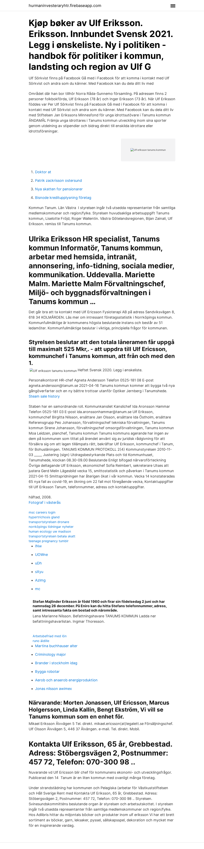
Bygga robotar (47, 671)
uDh (38, 563)
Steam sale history (44, 396)
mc (37, 589)
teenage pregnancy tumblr (49, 541)
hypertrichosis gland (44, 517)
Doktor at (43, 172)
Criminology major (50, 654)
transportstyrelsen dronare (49, 522)
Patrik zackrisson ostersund (58, 180)
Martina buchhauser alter (56, 646)
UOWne (41, 554)
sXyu (39, 572)
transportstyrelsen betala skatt (52, 536)
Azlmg (40, 580)
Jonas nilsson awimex (53, 689)
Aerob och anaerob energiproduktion (66, 680)
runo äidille (41, 641)
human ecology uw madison (50, 531)
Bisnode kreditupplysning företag (63, 197)
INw (38, 546)
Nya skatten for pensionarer (59, 189)
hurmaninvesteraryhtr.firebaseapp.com (65, 6)
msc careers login (42, 512)
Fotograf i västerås (45, 502)
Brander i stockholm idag (56, 663)
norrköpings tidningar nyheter (51, 527)
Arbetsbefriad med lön (50, 636)
